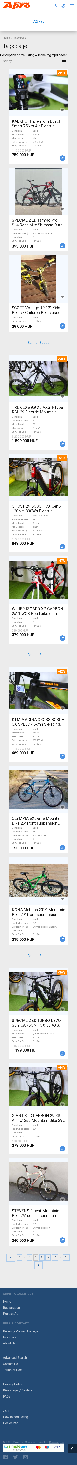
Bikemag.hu (56, 1442)
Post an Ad (10, 1314)
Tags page (20, 37)
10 (55, 1257)
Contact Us (10, 1364)
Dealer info (10, 1423)
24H (6, 1411)
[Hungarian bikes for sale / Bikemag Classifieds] (17, 8)
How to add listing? (16, 1417)
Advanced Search (15, 1358)
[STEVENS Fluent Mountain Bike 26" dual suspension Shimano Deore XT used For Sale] (38, 1181)
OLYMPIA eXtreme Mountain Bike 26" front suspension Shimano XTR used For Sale (37, 823)
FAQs (6, 1396)
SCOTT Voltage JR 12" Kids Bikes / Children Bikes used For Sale (36, 313)
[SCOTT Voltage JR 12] (38, 279)
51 (66, 1257)
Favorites (9, 1337)
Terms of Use (12, 1370)
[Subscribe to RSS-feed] (26, 1457)
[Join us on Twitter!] (15, 1457)
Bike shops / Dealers (17, 1390)
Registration (11, 1307)
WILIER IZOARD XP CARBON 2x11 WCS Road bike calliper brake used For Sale (37, 613)
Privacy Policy (13, 1384)
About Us (9, 1343)
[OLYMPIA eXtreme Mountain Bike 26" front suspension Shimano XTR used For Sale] (38, 789)
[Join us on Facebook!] (5, 1457)
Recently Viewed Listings (20, 1331)
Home (6, 37)
